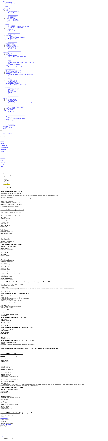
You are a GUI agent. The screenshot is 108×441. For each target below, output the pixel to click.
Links (1, 166)
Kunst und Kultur (3, 145)
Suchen (1, 170)
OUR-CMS (8, 439)
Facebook (9, 424)
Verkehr (2, 141)
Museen (2, 143)
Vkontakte (4, 424)
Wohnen (2, 139)
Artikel (1, 160)
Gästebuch (2, 162)
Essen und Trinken (4, 147)
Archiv (1, 168)
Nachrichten (2, 158)
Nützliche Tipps (3, 151)
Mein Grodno (6, 134)
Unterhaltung (3, 149)
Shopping (2, 153)
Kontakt (2, 164)
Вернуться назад (4, 418)
